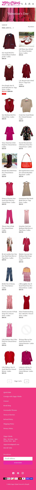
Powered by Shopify (23, 484)
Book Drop (7, 405)
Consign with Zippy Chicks (12, 396)
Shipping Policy (8, 424)
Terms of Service (9, 415)
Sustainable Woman (10, 410)
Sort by (4, 25)
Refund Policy (8, 419)
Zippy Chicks (14, 484)
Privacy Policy (8, 428)
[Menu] (33, 4)
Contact (6, 401)
